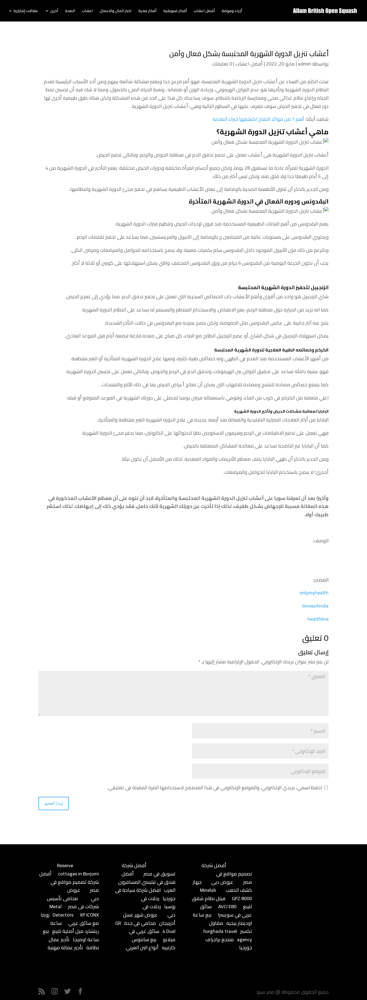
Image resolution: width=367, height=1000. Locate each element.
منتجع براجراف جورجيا (228, 943)
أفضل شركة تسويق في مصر (148, 869)
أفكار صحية (147, 11)
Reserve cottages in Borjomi (78, 869)
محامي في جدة (140, 923)
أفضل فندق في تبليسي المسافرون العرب (146, 881)
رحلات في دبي (158, 910)
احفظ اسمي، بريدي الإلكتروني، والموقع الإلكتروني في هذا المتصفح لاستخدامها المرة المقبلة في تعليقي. (214, 787)
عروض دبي (222, 882)
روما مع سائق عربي (70, 919)
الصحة (70, 11)
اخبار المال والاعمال (115, 11)
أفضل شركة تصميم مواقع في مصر (69, 881)
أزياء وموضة (232, 11)
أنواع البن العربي (142, 947)
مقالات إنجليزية (25, 11)
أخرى (54, 11)
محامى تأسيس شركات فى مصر (73, 902)
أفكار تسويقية (175, 11)
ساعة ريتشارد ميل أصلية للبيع (74, 927)
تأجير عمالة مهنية (65, 947)
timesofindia (315, 605)
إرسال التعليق (53, 803)
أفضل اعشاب (204, 11)
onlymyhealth (314, 592)
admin (304, 63)
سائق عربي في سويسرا (226, 910)
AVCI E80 (227, 906)
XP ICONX (89, 914)
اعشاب (87, 11)
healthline (318, 618)
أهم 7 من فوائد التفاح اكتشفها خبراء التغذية (258, 119)
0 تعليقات (222, 63)
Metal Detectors (61, 910)
